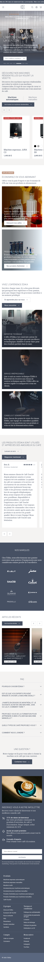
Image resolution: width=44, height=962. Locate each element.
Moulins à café (7, 885)
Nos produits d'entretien (16, 266)
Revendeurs (7, 921)
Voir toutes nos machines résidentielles (16, 104)
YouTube (26, 947)
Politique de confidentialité (32, 912)
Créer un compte (8, 938)
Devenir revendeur (8, 924)
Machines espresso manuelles (12, 882)
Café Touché (7, 899)
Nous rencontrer (10, 305)
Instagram (27, 944)
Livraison (26, 919)
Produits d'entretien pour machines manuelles (17, 897)
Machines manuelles (32, 98)
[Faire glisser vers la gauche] (4, 110)
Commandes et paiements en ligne (32, 915)
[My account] (36, 7)
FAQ (4, 918)
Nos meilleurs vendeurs (13, 58)
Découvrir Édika (8, 910)
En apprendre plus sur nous (14, 300)
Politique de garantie (30, 925)
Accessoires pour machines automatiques (16, 888)
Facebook (27, 938)
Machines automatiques (12, 98)
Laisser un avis (10, 451)
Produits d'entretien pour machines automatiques (18, 894)
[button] (35, 146)
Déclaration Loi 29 (29, 928)
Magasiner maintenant (12, 457)
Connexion (6, 941)
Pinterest (26, 941)
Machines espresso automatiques (13, 879)
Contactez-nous (20, 762)
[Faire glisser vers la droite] (9, 110)
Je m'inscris (22, 857)
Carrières (6, 927)
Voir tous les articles (10, 623)
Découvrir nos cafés (14, 223)
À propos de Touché (9, 913)
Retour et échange (29, 922)
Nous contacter (8, 915)
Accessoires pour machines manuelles (15, 891)
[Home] (22, 7)
